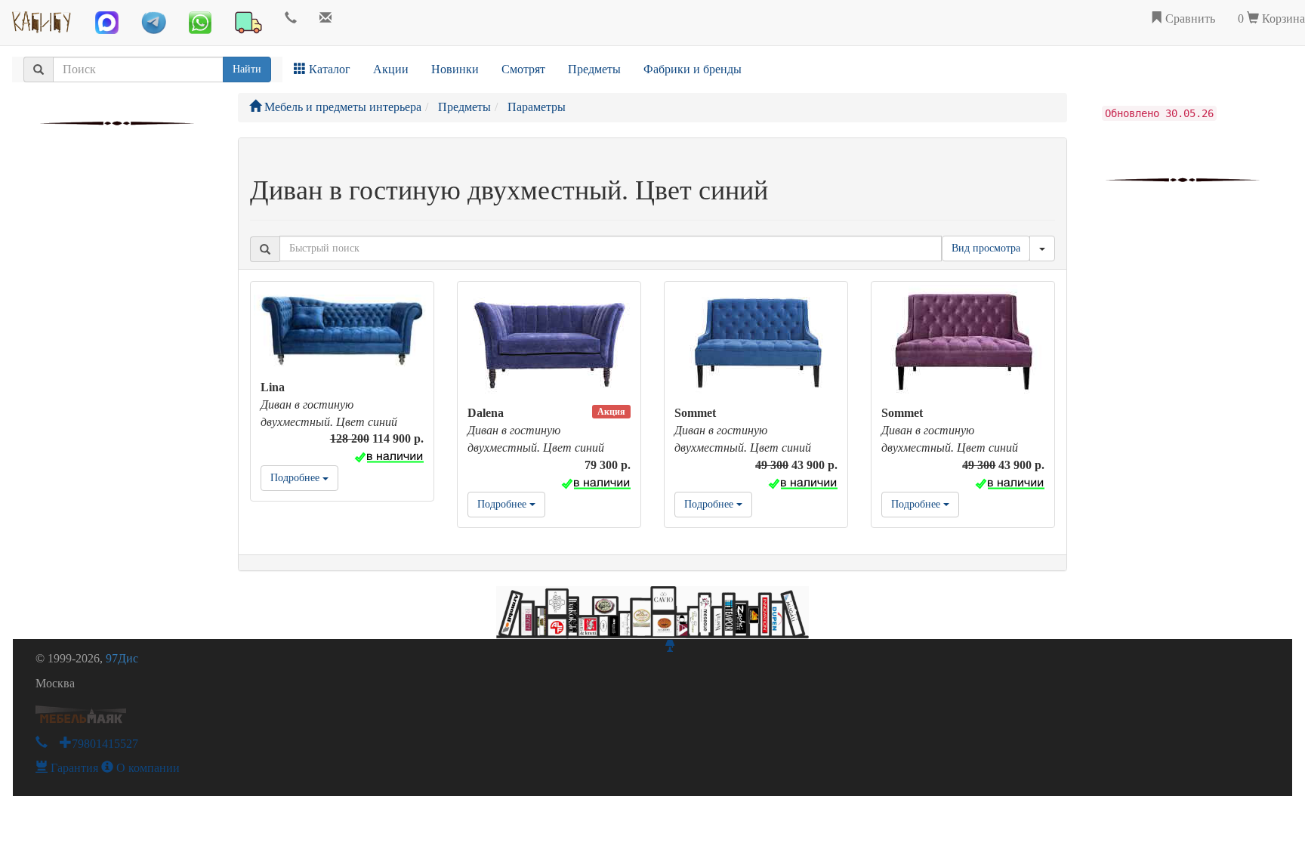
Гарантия (73, 767)
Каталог (328, 69)
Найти (247, 69)
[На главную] (42, 19)
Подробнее (296, 477)
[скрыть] (1042, 248)
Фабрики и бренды (692, 69)
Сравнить (1188, 18)
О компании (146, 767)
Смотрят (523, 69)
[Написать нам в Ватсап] (200, 22)
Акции (391, 69)
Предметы (594, 69)
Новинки (455, 69)
